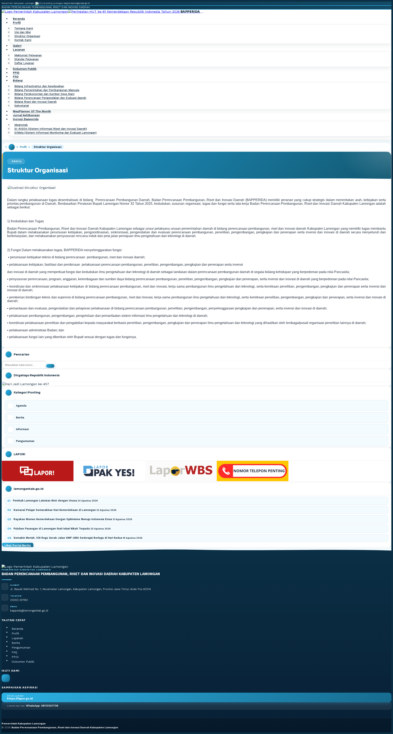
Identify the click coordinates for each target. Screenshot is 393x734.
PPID (16, 72)
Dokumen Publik (24, 69)
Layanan (17, 638)
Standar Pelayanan (26, 59)
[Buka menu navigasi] (202, 12)
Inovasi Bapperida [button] (25, 119)
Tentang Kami (23, 28)
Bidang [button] (18, 80)
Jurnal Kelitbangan (26, 115)
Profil (23, 146)
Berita (16, 642)
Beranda (19, 18)
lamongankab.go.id (80, 3)
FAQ (16, 76)
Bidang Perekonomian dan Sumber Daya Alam (44, 94)
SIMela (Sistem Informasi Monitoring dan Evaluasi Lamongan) (55, 132)
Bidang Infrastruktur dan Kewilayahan (39, 86)
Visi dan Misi (22, 32)
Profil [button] (17, 22)
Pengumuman (21, 647)
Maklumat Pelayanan (28, 55)
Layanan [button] (19, 49)
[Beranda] (12, 147)
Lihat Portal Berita (18, 545)
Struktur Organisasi (27, 36)
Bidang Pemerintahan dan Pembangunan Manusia (46, 90)
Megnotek (21, 125)
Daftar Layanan (24, 63)
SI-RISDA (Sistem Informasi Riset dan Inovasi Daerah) (50, 128)
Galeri (17, 45)
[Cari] (50, 366)
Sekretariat (21, 105)
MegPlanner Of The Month (32, 111)
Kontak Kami (22, 40)
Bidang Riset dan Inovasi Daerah (35, 101)
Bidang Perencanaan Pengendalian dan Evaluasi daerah (50, 98)
